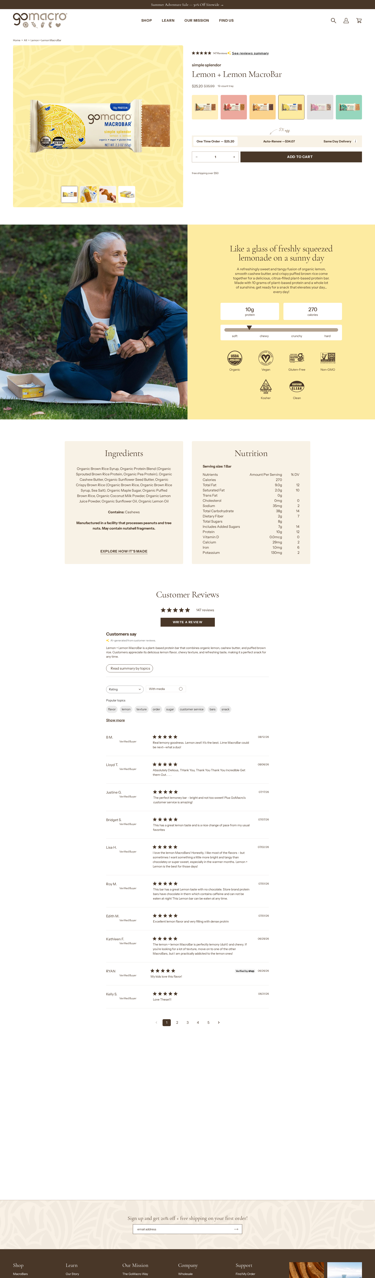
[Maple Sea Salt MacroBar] (234, 107)
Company (188, 1265)
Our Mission (135, 1265)
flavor (112, 709)
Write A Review (188, 622)
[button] (333, 20)
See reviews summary (250, 53)
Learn (71, 1265)
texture (142, 709)
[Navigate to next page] (219, 1022)
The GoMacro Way (135, 1274)
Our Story (72, 1274)
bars (212, 709)
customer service (192, 709)
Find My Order (245, 1274)
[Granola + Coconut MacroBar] (349, 107)
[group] (187, 4)
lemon (126, 709)
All (25, 40)
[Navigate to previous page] (156, 1022)
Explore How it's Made (124, 551)
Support (244, 1265)
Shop (18, 1265)
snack (225, 709)
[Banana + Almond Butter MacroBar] (205, 107)
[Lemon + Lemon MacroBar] (69, 194)
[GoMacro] (40, 20)
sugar (170, 709)
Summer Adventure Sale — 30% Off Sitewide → (187, 4)
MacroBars (20, 1274)
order (156, 709)
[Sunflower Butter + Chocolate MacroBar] (262, 107)
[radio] (215, 141)
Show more (115, 720)
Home (16, 40)
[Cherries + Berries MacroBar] (320, 107)
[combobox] (125, 689)
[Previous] (191, 108)
